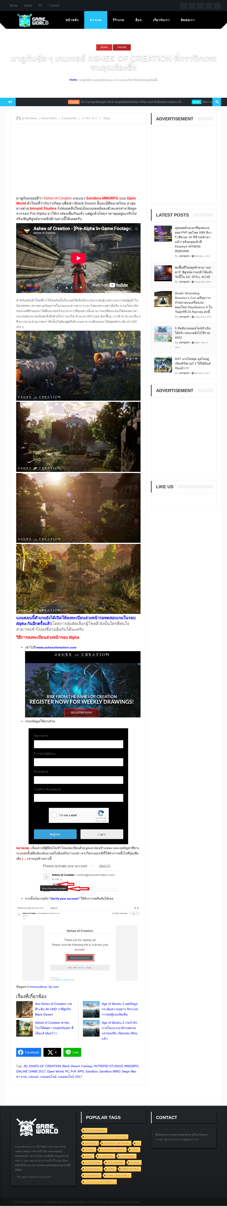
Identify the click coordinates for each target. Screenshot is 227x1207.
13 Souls (134, 1162)
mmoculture (38, 986)
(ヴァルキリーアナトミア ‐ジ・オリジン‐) (105, 1136)
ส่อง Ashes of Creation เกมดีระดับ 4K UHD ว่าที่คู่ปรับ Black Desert (53, 1009)
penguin (184, 256)
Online (28, 5)
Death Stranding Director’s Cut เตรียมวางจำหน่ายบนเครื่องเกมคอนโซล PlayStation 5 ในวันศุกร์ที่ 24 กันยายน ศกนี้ (193, 302)
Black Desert (71, 1066)
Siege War (129, 1071)
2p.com (53, 986)
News (104, 47)
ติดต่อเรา (188, 20)
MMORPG (131, 1066)
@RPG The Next (130, 1169)
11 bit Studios (127, 1156)
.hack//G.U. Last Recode (116, 1143)
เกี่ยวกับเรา (161, 20)
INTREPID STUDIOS (108, 1066)
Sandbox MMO (109, 1071)
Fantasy (87, 1066)
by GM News (29, 118)
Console (54, 5)
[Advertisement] (78, 160)
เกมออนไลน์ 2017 (70, 1076)
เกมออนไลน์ (48, 1076)
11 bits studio (106, 1156)
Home (73, 79)
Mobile (13, 5)
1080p (111, 1169)
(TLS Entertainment (95, 1130)
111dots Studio (92, 1169)
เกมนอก (33, 1076)
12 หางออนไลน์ (115, 1162)
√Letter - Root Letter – (117, 1175)
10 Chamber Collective (112, 1149)
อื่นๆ (138, 20)
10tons (88, 1156)
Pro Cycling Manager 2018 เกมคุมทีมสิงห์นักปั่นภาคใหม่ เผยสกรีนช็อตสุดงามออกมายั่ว (105, 102)
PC (41, 5)
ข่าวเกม (96, 20)
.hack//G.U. (90, 1143)
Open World (55, 1071)
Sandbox (92, 1071)
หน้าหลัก (72, 20)
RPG (81, 1071)
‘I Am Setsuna (92, 1175)
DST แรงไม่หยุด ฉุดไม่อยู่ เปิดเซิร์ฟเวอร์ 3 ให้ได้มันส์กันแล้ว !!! (193, 363)
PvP (73, 1071)
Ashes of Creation (58, 198)
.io (137, 1143)
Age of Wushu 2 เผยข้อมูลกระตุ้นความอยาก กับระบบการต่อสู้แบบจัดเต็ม (120, 1009)
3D (25, 1066)
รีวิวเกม (118, 20)
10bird (134, 1149)
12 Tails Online (92, 1162)
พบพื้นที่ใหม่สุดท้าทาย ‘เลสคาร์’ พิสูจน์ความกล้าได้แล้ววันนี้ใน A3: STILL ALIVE (194, 272)
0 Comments (69, 118)
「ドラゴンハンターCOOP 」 (99, 1181)
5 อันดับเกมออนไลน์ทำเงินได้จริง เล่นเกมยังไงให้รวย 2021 (193, 332)
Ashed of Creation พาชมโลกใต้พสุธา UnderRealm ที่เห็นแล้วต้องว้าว (54, 1028)
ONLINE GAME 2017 (31, 1071)
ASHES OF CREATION (45, 1066)
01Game (89, 1149)
